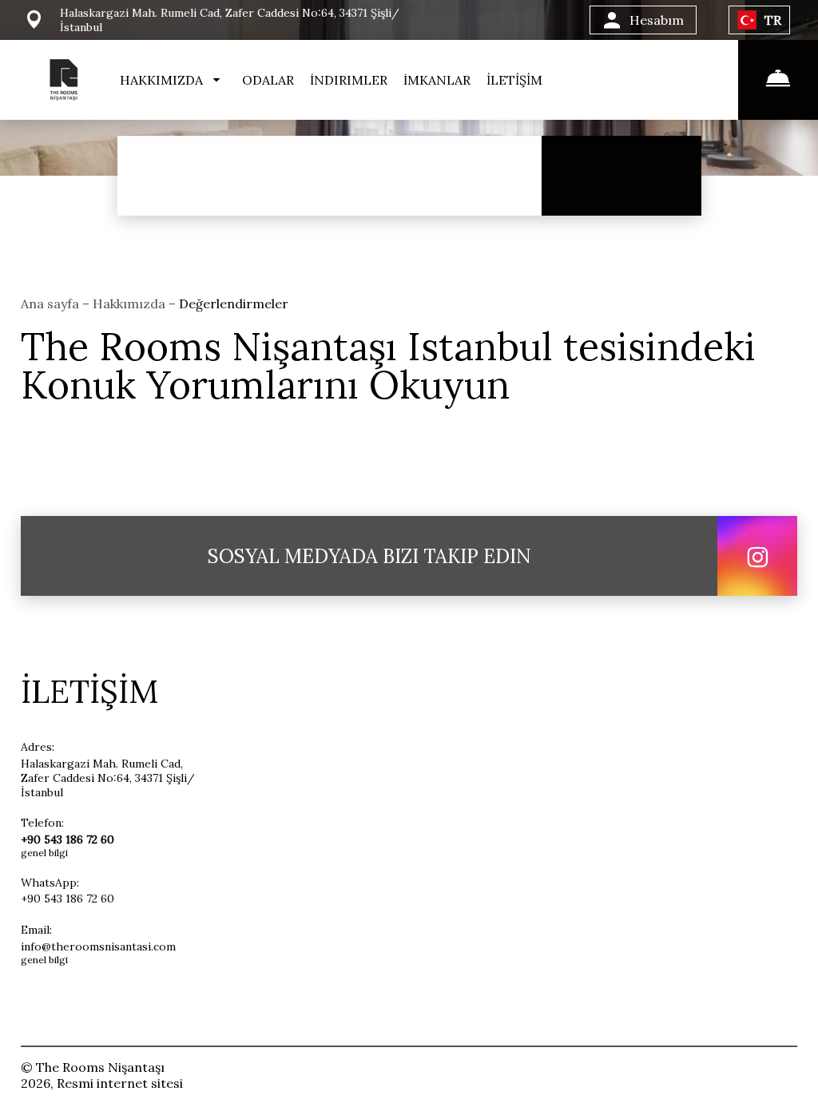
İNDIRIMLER (348, 80)
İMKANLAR (437, 80)
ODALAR (268, 80)
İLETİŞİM (514, 80)
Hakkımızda (131, 303)
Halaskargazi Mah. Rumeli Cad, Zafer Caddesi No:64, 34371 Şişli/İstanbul (108, 778)
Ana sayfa (51, 303)
